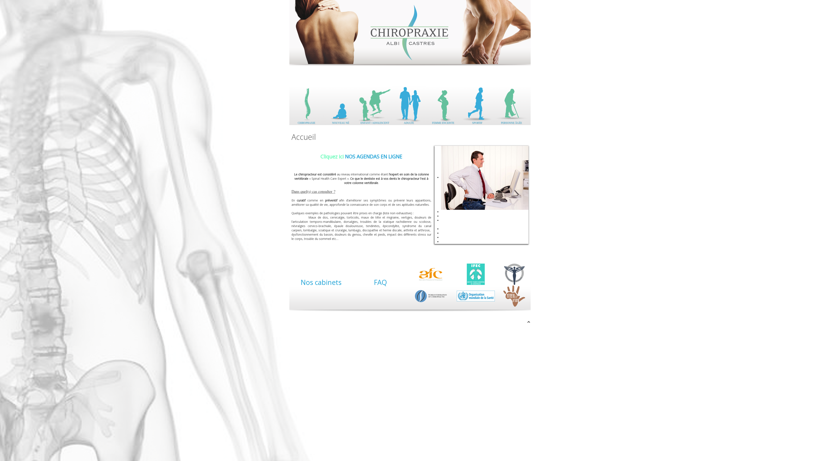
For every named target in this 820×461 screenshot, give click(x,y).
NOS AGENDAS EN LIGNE (373, 156)
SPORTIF (477, 122)
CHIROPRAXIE (306, 122)
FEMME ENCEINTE (443, 122)
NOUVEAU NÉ (340, 122)
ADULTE (409, 122)
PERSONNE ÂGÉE (511, 122)
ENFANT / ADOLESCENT (374, 122)
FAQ (380, 282)
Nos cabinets (321, 282)
